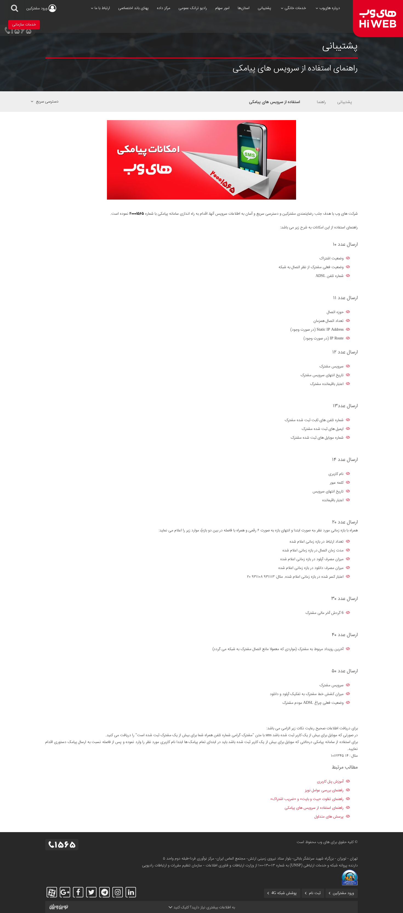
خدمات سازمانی (24, 24)
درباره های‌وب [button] (329, 8)
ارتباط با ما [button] (102, 8)
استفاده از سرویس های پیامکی (274, 102)
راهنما (321, 102)
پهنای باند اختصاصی (133, 8)
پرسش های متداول (329, 816)
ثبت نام (314, 893)
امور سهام (222, 8)
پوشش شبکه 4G (284, 893)
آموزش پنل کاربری (330, 781)
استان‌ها (243, 8)
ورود (37, 8)
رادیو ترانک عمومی (192, 8)
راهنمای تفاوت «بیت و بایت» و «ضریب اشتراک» (307, 799)
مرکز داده (163, 8)
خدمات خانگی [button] (295, 8)
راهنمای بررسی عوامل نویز (324, 790)
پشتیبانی (264, 8)
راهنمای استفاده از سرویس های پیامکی (314, 808)
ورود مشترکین (343, 893)
